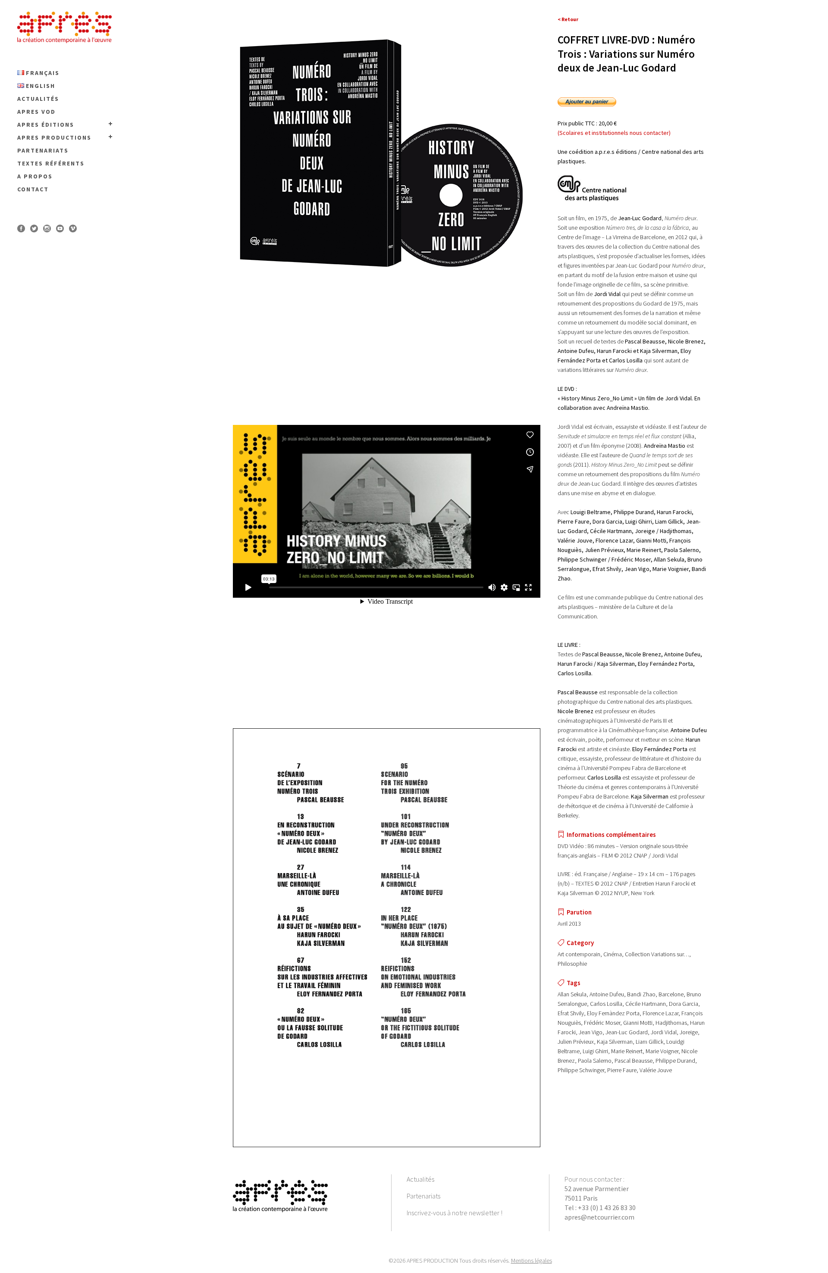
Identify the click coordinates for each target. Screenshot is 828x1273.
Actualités (420, 1179)
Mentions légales (531, 1260)
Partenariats (423, 1196)
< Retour (568, 19)
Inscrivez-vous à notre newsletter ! (454, 1212)
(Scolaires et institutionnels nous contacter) (614, 133)
